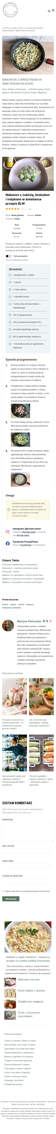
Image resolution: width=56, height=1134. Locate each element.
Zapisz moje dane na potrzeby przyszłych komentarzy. (27, 891)
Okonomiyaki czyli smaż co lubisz (19, 1044)
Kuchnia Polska (29, 92)
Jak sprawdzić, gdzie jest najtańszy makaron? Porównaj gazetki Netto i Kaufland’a (13, 780)
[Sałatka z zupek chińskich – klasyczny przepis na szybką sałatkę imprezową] (28, 923)
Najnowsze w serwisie (12, 673)
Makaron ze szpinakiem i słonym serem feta (22, 574)
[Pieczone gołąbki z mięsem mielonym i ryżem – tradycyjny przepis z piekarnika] (41, 736)
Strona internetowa (12, 876)
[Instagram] (50, 621)
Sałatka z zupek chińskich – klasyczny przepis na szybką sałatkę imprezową (28, 958)
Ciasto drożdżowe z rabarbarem (19, 1052)
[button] (53, 10)
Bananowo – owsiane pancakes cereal (20, 567)
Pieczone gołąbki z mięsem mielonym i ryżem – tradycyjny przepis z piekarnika (41, 780)
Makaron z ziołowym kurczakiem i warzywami (23, 578)
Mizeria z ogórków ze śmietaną (18, 1056)
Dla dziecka (15, 92)
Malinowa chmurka (29, 979)
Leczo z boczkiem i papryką (17, 1072)
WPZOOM (40, 1104)
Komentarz (7, 819)
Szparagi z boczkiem (14, 1080)
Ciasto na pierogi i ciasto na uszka (20, 1040)
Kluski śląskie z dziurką (31, 990)
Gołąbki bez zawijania (30, 1001)
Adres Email (8, 861)
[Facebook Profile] (44, 621)
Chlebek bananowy (13, 1084)
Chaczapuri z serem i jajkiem (17, 1068)
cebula (13, 604)
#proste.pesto (23, 535)
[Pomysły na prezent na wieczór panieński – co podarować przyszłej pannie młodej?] (14, 679)
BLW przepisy (37, 89)
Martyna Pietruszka (17, 89)
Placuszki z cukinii (10, 571)
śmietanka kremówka (11, 607)
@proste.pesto (29, 531)
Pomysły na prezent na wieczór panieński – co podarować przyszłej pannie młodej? (12, 724)
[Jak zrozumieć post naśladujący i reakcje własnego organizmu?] (41, 679)
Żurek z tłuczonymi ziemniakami (29, 1014)
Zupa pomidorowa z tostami (17, 1064)
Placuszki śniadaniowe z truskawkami (19, 564)
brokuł (5, 604)
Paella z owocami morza (15, 1076)
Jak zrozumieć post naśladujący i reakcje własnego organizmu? (39, 722)
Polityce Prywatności (34, 1118)
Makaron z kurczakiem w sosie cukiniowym (22, 582)
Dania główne (25, 28)
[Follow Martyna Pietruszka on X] (47, 621)
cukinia (21, 604)
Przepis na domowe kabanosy (18, 1060)
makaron (30, 604)
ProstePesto (26, 544)
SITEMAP (46, 1118)
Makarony (42, 92)
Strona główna (10, 28)
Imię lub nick (8, 846)
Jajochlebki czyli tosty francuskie (19, 1048)
